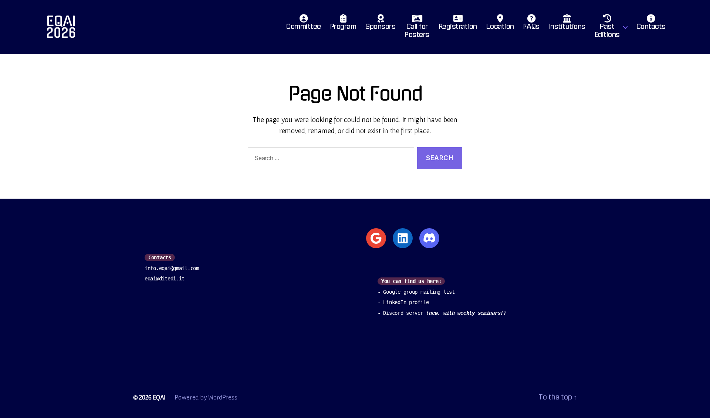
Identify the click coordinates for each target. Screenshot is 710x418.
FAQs (531, 26)
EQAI (159, 397)
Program (343, 26)
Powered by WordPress (206, 397)
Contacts (651, 26)
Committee (303, 26)
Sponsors (380, 26)
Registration (458, 26)
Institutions (567, 26)
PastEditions (607, 30)
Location (500, 26)
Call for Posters (417, 30)
